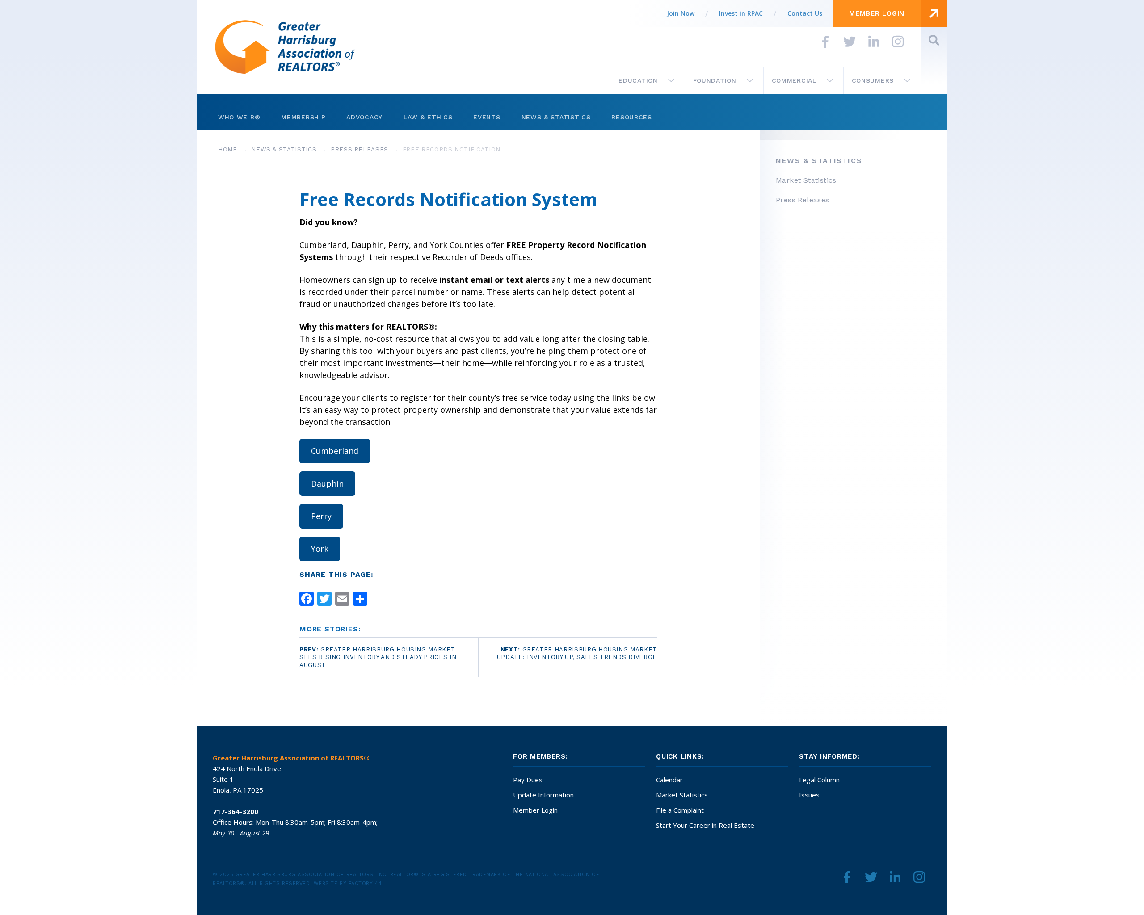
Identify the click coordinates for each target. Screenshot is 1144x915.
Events (486, 117)
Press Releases (359, 149)
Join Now (680, 13)
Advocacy (364, 117)
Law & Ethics (428, 117)
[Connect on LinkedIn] (873, 41)
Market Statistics (682, 794)
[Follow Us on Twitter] (849, 41)
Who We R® (239, 117)
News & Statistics (556, 117)
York (319, 548)
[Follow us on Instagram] (897, 41)
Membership (303, 117)
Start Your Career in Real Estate (705, 825)
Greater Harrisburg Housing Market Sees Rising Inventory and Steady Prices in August (377, 657)
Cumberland (334, 450)
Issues (809, 794)
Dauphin (327, 483)
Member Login (535, 810)
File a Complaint (680, 810)
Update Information (543, 794)
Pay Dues (528, 779)
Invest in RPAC (741, 13)
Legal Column (819, 779)
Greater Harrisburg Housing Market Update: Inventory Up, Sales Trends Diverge (577, 653)
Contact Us (804, 13)
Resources (631, 117)
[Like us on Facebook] (825, 41)
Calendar (669, 779)
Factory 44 (365, 883)
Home (227, 149)
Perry (321, 516)
